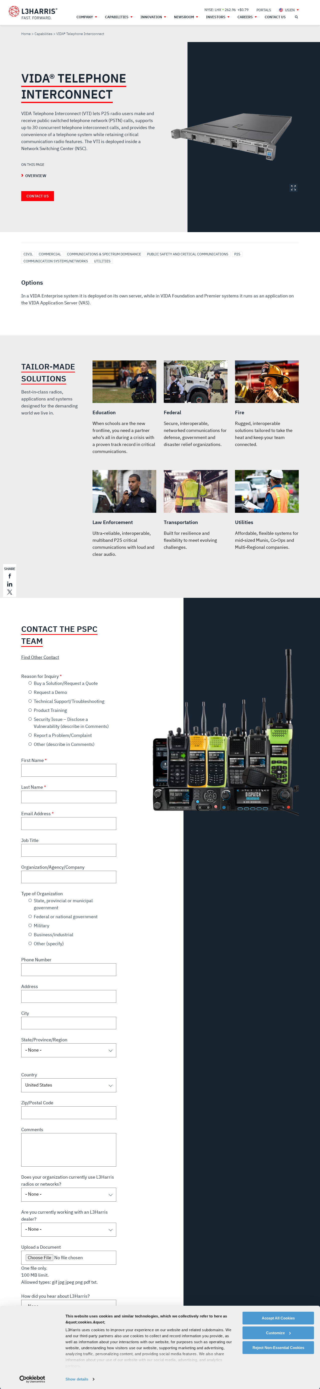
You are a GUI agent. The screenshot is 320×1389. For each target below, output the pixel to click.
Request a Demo (50, 692)
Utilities (102, 261)
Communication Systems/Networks (56, 261)
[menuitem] (263, 10)
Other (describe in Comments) (64, 744)
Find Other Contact (40, 657)
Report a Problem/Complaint (63, 735)
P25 (237, 254)
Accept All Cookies (278, 1318)
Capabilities (43, 34)
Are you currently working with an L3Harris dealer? (64, 1215)
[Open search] (296, 17)
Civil (28, 254)
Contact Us (37, 196)
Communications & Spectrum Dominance (104, 254)
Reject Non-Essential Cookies (278, 1347)
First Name (33, 760)
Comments (32, 1129)
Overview (35, 175)
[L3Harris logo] (33, 13)
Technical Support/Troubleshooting (69, 701)
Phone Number (36, 960)
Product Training (50, 710)
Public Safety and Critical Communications (187, 254)
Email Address (36, 813)
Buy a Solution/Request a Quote (66, 683)
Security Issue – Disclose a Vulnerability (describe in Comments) (71, 722)
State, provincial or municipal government (63, 904)
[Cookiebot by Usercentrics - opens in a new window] (32, 1379)
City (25, 1013)
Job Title (29, 840)
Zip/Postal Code (37, 1103)
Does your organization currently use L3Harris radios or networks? (67, 1180)
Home (26, 34)
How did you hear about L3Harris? (55, 1296)
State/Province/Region (44, 1040)
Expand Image (294, 188)
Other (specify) (49, 944)
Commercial (50, 254)
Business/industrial (53, 935)
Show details (77, 1379)
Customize (275, 1333)
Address (29, 986)
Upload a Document (41, 1247)
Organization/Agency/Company (52, 867)
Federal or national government (66, 916)
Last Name (32, 787)
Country (29, 1075)
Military (41, 926)
